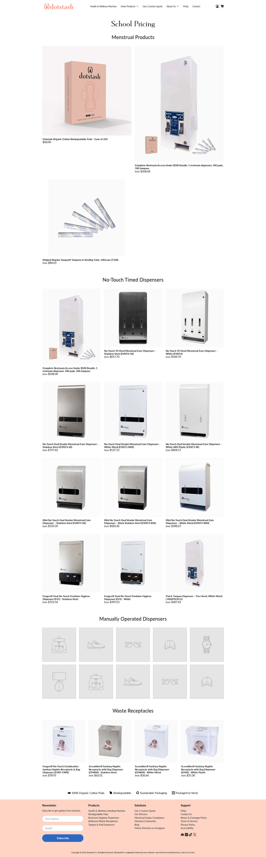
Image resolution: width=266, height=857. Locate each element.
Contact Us (186, 814)
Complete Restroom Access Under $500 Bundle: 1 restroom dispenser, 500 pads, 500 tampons (179, 167)
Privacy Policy (188, 824)
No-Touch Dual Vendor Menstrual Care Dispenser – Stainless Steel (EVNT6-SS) (71, 445)
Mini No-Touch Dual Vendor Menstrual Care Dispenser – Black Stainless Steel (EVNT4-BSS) (130, 521)
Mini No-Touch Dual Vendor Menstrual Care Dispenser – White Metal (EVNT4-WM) (190, 521)
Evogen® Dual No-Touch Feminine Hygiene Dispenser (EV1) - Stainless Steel (66, 597)
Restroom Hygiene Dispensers (103, 817)
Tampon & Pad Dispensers (101, 824)
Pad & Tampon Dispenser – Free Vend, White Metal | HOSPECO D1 (194, 597)
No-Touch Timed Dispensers (133, 280)
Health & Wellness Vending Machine (106, 810)
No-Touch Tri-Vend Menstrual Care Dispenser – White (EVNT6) (192, 352)
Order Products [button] (128, 6)
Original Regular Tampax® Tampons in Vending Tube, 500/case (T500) (80, 259)
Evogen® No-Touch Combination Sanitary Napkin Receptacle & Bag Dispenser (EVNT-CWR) (61, 769)
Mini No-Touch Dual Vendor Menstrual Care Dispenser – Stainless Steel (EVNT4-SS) (67, 521)
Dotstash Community (145, 821)
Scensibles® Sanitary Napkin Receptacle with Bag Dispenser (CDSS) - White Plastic (198, 769)
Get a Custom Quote (152, 6)
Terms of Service (189, 821)
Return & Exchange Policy (194, 817)
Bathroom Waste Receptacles (103, 821)
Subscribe (63, 838)
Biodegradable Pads (98, 814)
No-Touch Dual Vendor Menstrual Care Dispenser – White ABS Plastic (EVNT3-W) (194, 445)
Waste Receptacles (133, 711)
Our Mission (141, 814)
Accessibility (187, 828)
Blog (137, 824)
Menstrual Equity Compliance (149, 817)
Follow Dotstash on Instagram (150, 828)
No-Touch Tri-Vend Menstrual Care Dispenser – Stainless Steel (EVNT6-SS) (130, 352)
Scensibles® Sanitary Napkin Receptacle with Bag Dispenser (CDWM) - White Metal (152, 769)
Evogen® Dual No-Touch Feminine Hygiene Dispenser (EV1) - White (127, 597)
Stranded (191, 852)
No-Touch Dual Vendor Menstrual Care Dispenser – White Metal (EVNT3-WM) (132, 445)
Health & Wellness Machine (103, 6)
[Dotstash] (59, 6)
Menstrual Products (133, 37)
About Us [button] (171, 6)
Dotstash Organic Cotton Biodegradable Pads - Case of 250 (75, 139)
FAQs (185, 6)
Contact (196, 6)
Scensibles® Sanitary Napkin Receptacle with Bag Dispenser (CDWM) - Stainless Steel (106, 769)
